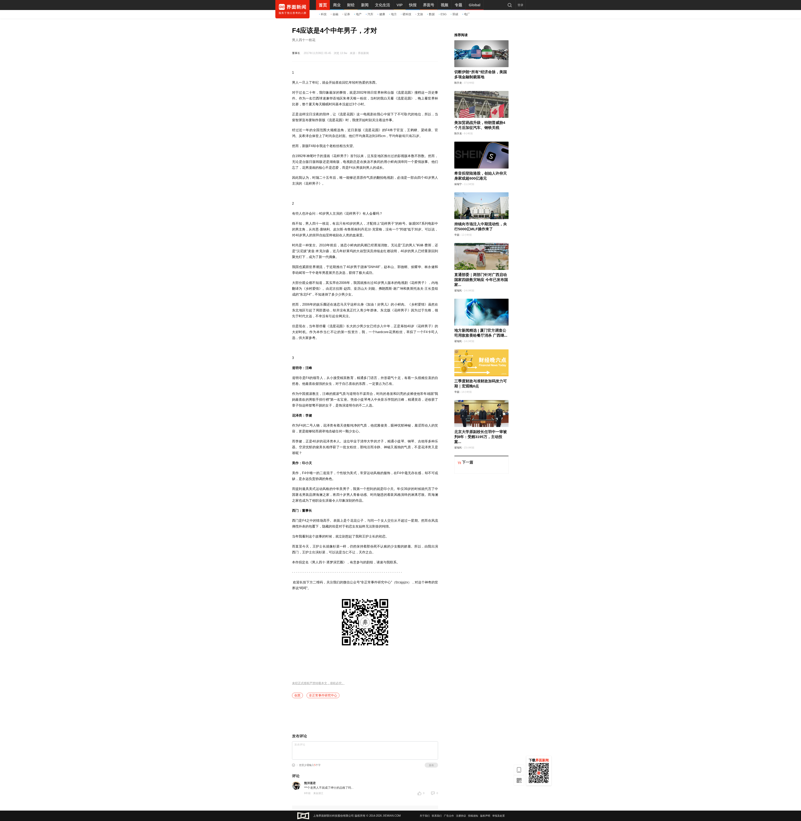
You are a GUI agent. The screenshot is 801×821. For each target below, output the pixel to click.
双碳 (455, 14)
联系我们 (437, 815)
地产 (359, 14)
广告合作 (449, 815)
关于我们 (425, 815)
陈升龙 (458, 82)
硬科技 (407, 14)
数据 (432, 14)
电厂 (467, 14)
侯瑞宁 (458, 184)
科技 (324, 14)
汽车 (370, 14)
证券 (347, 14)
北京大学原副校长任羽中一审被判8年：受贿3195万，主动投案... (480, 437)
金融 (335, 14)
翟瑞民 (458, 290)
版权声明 (485, 815)
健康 (382, 14)
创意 (297, 695)
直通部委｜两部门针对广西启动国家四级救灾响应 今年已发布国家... (481, 280)
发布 (431, 765)
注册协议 (461, 815)
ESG (444, 14)
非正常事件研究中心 (323, 695)
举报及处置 (498, 815)
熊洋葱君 (310, 783)
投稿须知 (473, 815)
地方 (394, 14)
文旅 (420, 14)
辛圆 (456, 234)
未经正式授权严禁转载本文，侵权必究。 (318, 683)
